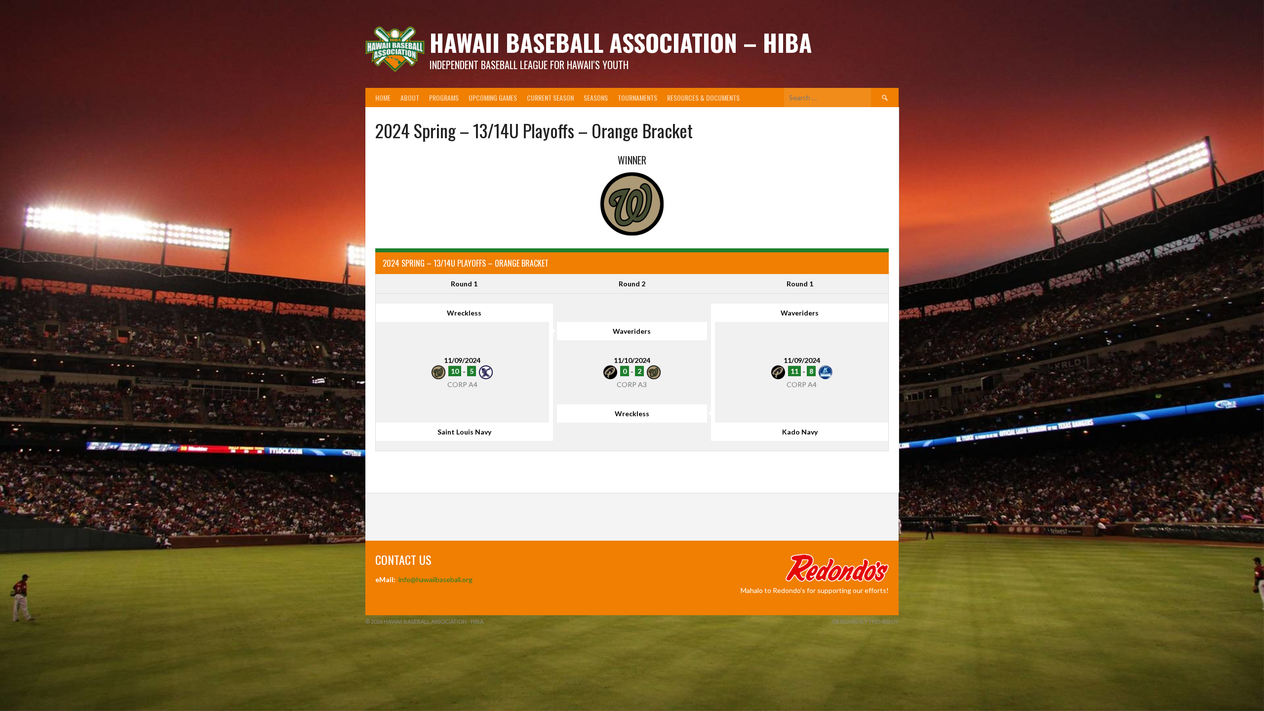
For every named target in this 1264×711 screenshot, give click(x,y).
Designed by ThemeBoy (865, 621)
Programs (444, 97)
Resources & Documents (703, 97)
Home (383, 97)
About (409, 97)
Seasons (596, 97)
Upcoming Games (493, 97)
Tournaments (637, 97)
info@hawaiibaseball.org (435, 579)
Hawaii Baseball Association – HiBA (621, 42)
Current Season (550, 97)
